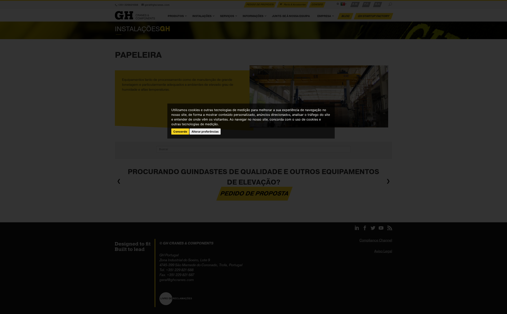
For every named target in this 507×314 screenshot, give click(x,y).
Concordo (180, 131)
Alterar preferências (205, 131)
